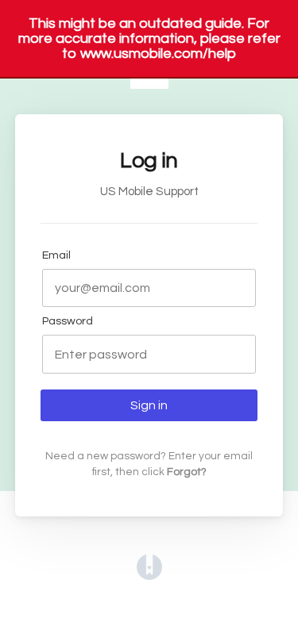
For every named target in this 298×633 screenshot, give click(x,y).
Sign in (149, 405)
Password (67, 321)
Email (56, 255)
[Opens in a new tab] (149, 576)
